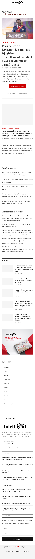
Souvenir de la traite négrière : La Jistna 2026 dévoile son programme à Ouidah (23, 317)
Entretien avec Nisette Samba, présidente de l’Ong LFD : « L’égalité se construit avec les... (16, 490)
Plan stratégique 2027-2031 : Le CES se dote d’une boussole (24, 292)
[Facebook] (12, 556)
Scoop (6, 392)
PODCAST (26, 551)
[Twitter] (15, 556)
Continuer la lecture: (17, 86)
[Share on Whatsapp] (19, 96)
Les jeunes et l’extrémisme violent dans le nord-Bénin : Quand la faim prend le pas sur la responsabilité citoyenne (17, 232)
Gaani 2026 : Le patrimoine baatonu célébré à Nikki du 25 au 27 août (24, 280)
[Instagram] (17, 556)
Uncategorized (8, 404)
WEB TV (18, 551)
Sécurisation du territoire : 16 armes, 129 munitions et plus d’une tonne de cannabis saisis (24, 268)
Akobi (3, 224)
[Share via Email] (23, 96)
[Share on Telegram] (21, 96)
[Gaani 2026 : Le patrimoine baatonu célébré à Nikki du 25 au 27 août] (7, 281)
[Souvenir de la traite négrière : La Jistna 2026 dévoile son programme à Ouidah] (7, 317)
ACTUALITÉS (9, 551)
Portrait (6, 388)
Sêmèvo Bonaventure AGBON (13, 139)
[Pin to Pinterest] (17, 96)
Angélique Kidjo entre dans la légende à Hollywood (16, 503)
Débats (6, 375)
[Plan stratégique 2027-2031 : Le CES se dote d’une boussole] (7, 293)
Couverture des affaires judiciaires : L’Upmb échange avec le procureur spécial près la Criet (24, 304)
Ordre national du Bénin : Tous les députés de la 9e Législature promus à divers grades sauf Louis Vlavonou (17, 133)
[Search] (33, 2)
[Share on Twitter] (15, 96)
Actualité (6, 367)
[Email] (23, 556)
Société (6, 396)
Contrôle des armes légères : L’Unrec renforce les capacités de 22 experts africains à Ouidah (16, 509)
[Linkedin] (20, 556)
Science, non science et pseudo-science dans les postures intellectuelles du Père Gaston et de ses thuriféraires (17, 218)
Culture (6, 371)
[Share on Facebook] (13, 96)
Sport (5, 400)
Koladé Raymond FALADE (16, 68)
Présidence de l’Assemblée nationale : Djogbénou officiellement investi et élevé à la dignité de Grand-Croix (17, 55)
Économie (7, 379)
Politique (6, 384)
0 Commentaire (23, 93)
